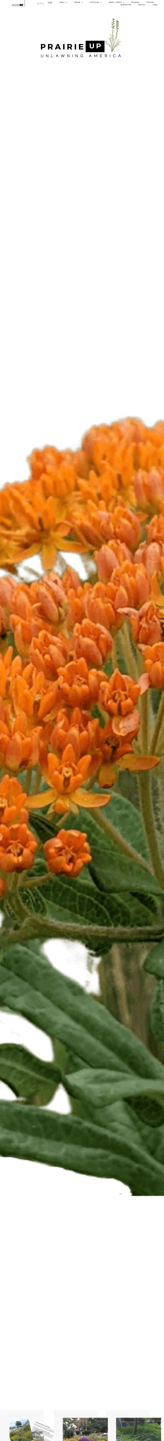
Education (94, 2)
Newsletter (126, 5)
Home (50, 2)
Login (155, 5)
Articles (150, 2)
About (62, 2)
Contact (142, 5)
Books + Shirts (115, 2)
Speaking (135, 2)
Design (77, 2)
